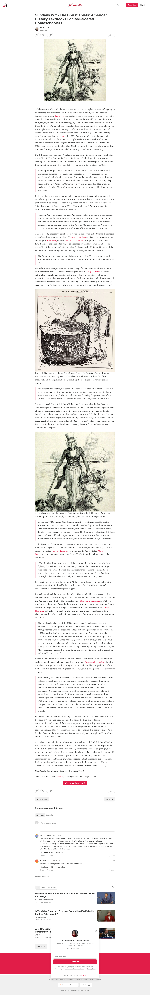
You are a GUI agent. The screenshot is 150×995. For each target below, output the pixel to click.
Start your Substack (69, 985)
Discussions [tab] (52, 887)
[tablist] (44, 815)
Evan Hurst (48, 902)
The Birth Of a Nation (94, 662)
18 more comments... (42, 876)
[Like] (37, 35)
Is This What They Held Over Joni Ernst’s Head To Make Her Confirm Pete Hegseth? (65, 912)
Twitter (60, 776)
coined (64, 136)
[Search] (118, 5)
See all (39, 946)
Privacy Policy (91, 969)
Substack (64, 990)
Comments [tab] (40, 815)
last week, (59, 116)
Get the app (85, 985)
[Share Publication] (123, 5)
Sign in (143, 5)
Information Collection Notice (74, 969)
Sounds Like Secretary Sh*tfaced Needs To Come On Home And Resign (65, 895)
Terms (85, 979)
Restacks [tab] (49, 815)
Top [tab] (37, 887)
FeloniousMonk (46, 835)
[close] (96, 931)
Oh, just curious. (41, 917)
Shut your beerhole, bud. (44, 899)
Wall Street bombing (74, 240)
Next (108, 799)
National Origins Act (90, 601)
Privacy (79, 979)
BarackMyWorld (46, 860)
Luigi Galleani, (93, 271)
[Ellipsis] (114, 835)
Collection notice (95, 979)
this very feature (59, 551)
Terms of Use (85, 967)
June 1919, (52, 240)
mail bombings (79, 237)
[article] (75, 899)
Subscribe (132, 5)
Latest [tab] (43, 887)
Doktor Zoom (44, 28)
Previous (43, 799)
